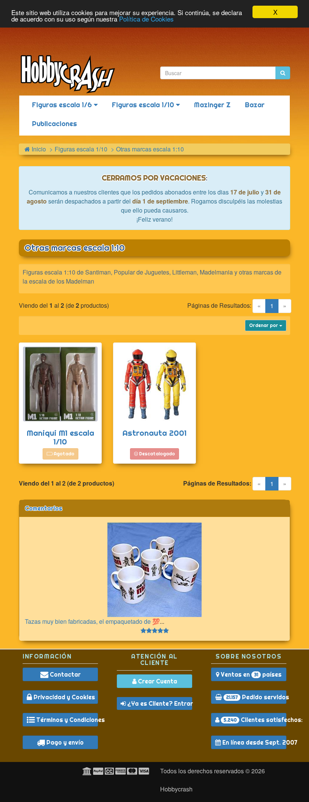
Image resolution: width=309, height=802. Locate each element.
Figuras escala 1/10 (144, 104)
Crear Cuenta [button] (156, 681)
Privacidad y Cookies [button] (63, 697)
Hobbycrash (176, 789)
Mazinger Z (212, 104)
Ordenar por (264, 325)
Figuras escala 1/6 (63, 104)
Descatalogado (156, 454)
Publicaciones (54, 123)
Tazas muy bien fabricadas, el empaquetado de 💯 (92, 621)
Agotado (63, 454)
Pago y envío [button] (64, 742)
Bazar (255, 104)
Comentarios (43, 508)
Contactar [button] (64, 674)
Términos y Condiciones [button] (66, 719)
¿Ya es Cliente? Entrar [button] (159, 703)
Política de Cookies (146, 18)
